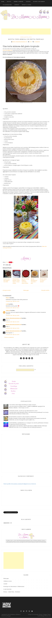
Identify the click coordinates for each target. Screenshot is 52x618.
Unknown (8, 310)
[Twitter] (24, 611)
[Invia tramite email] (6, 264)
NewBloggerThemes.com (45, 615)
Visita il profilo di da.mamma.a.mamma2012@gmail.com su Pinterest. (19, 483)
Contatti (16, 4)
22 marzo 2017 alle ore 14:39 (12, 315)
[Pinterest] (26, 611)
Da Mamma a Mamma (15, 614)
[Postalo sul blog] (7, 264)
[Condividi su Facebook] (10, 264)
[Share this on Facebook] (6, 262)
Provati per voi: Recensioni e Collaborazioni (13, 586)
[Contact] (32, 611)
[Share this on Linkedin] (13, 262)
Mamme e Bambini (18, 1)
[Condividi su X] (8, 264)
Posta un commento (9, 337)
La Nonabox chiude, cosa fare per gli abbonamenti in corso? (23, 410)
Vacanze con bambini (39, 1)
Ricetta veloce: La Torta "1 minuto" (43, 280)
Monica (7, 297)
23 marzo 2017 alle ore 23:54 (12, 328)
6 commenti (37, 41)
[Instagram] (29, 611)
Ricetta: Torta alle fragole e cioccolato (6, 280)
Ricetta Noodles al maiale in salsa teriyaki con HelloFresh (22, 416)
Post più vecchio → (45, 290)
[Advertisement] (26, 31)
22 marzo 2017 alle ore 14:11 (12, 307)
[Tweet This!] (8, 262)
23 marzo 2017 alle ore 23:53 (12, 321)
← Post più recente (6, 290)
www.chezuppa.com (7, 50)
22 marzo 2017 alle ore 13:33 (12, 301)
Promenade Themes (37, 614)
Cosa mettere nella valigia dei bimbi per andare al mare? (22, 404)
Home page (26, 290)
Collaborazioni (7, 4)
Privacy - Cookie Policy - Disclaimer (11, 591)
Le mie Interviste (7, 589)
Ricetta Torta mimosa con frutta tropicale (26, 39)
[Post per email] (4, 264)
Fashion (28, 1)
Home (2, 1)
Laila (7, 304)
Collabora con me (7, 581)
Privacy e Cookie (26, 4)
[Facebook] (21, 611)
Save (11, 262)
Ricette (9, 1)
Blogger (9, 615)
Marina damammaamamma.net (13, 318)
